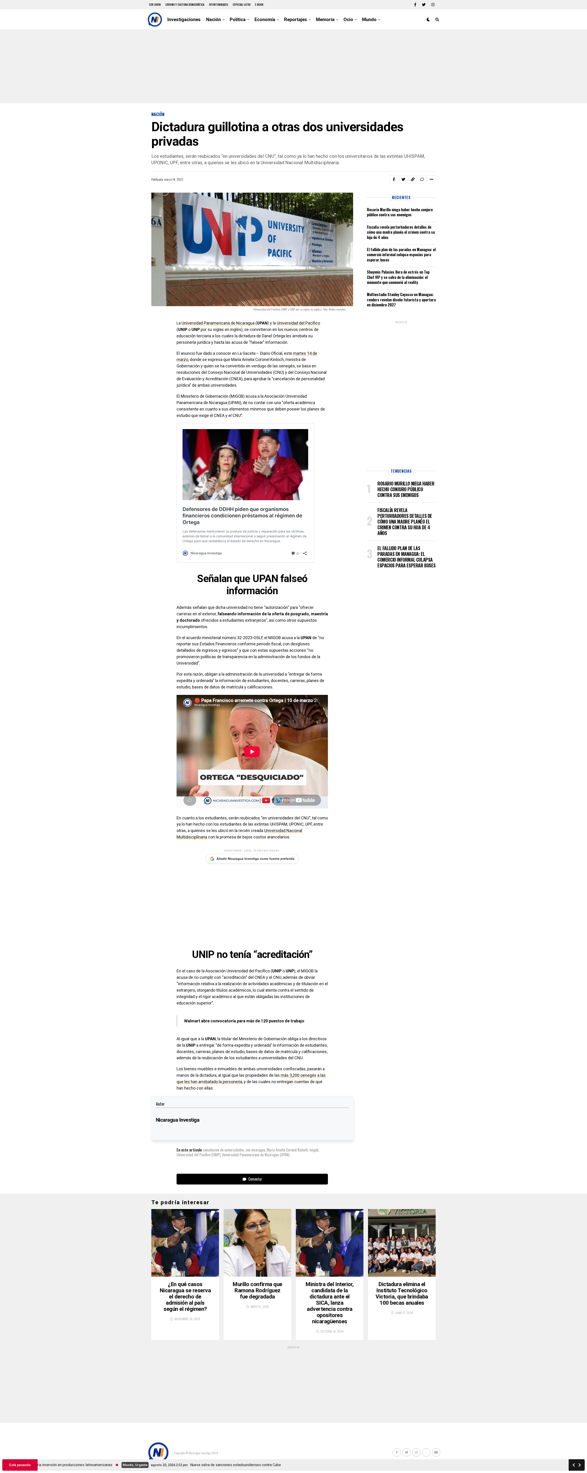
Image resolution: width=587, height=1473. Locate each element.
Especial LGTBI (241, 4)
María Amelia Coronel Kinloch (287, 1150)
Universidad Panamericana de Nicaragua (218, 323)
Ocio (348, 19)
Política (238, 19)
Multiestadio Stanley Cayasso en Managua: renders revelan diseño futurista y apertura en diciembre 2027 (401, 300)
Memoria (325, 19)
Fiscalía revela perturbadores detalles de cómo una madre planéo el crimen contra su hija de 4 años (401, 232)
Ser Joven (155, 4)
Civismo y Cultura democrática (184, 4)
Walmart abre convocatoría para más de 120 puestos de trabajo (244, 1020)
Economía (265, 19)
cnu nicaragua (255, 1150)
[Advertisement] (293, 66)
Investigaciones (184, 19)
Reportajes (295, 19)
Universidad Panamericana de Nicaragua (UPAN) (255, 1155)
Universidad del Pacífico (298, 323)
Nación (213, 19)
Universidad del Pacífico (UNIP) (198, 1155)
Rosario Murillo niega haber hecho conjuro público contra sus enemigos (400, 212)
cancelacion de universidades (223, 1150)
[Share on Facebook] (394, 179)
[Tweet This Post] (403, 179)
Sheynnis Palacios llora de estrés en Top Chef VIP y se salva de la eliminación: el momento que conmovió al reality (398, 277)
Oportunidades (218, 4)
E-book (259, 4)
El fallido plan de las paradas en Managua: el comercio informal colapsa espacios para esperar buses (401, 255)
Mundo (369, 19)
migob (314, 1150)
